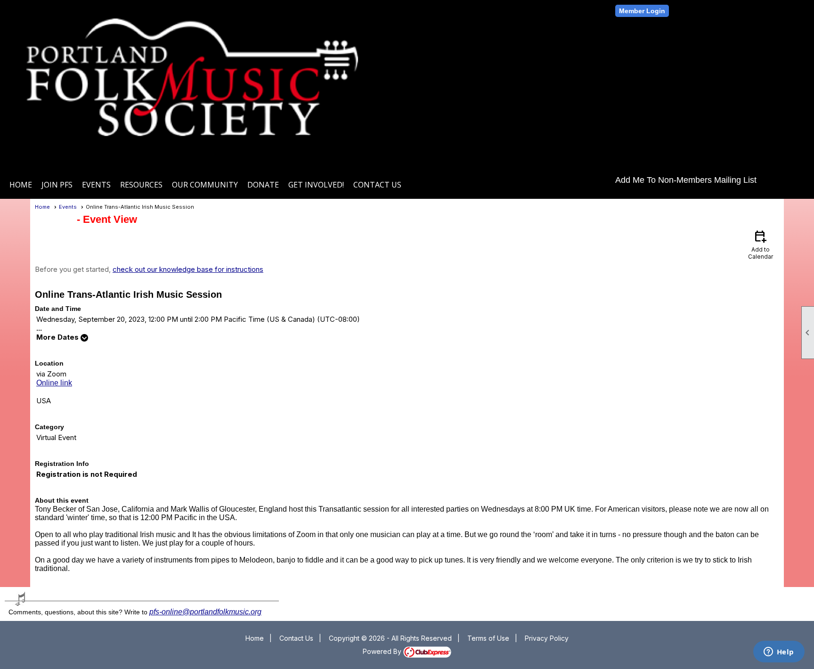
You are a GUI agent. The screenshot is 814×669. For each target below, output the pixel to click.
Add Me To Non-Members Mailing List (686, 180)
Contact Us (377, 184)
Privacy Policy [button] (547, 638)
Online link (54, 383)
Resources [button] (141, 184)
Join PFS (57, 184)
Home (20, 184)
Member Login (642, 11)
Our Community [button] (205, 184)
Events (68, 207)
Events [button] (96, 184)
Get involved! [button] (316, 184)
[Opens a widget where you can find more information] (779, 652)
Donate (263, 184)
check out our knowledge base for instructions (188, 269)
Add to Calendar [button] (760, 244)
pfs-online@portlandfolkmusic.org (205, 612)
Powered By (383, 651)
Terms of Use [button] (488, 638)
